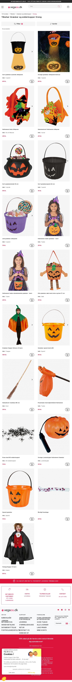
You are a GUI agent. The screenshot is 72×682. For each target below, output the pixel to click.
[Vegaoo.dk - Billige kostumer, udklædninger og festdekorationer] (15, 7)
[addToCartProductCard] (32, 81)
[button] (63, 623)
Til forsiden (5, 14)
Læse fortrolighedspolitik (10, 666)
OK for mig (31, 672)
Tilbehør (12, 14)
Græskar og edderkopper (24, 14)
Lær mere (12, 672)
